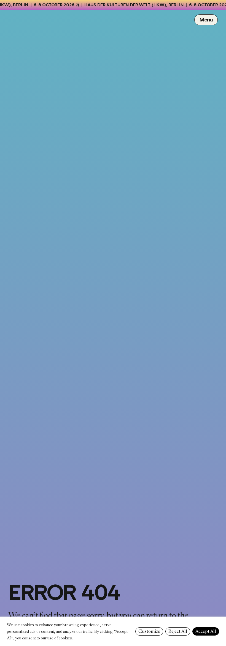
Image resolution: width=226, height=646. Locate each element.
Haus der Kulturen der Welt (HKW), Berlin (129, 5)
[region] (113, 631)
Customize (149, 631)
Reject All (177, 631)
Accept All (205, 631)
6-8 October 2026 (49, 5)
